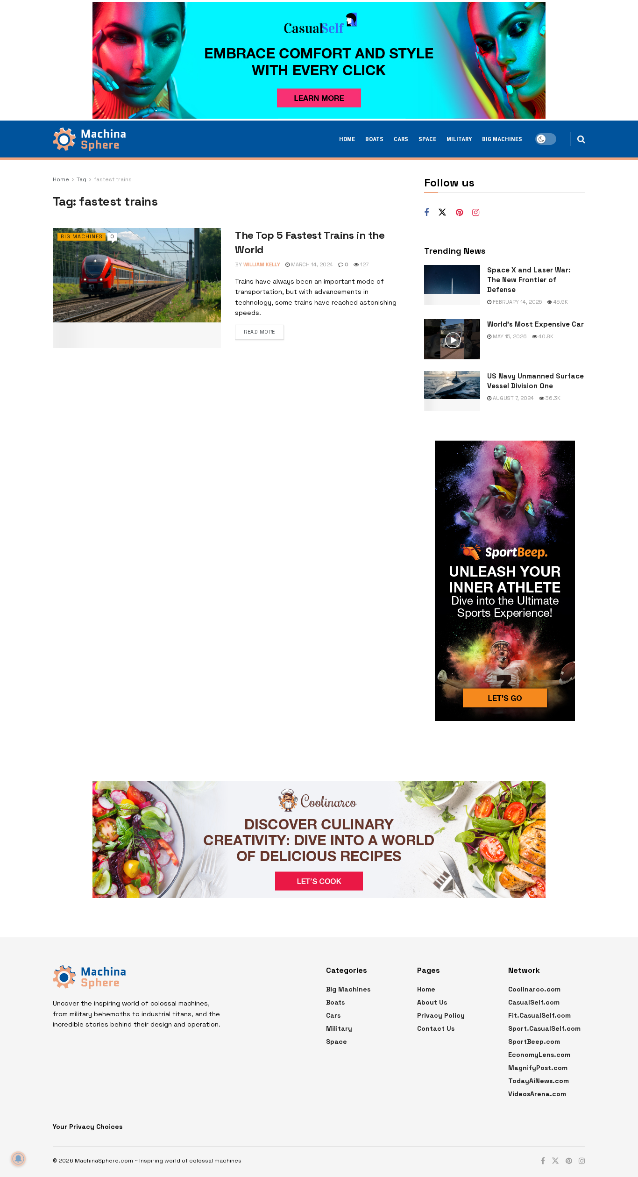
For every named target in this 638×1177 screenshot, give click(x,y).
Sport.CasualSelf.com (544, 1028)
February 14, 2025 (516, 302)
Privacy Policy (441, 1015)
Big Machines (502, 139)
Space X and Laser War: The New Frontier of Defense (529, 279)
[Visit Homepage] (89, 139)
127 (364, 264)
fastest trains (113, 179)
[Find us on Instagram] (475, 212)
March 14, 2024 (311, 264)
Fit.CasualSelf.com (539, 1015)
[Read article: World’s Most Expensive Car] (452, 339)
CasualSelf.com (534, 1002)
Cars (401, 139)
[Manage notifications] (18, 1158)
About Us (432, 1002)
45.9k (560, 302)
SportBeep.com (534, 1041)
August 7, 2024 (512, 398)
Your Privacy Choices (87, 1126)
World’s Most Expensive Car (535, 324)
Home (347, 139)
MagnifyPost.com (537, 1067)
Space (427, 139)
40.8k (545, 336)
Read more (259, 331)
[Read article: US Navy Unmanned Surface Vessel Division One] (452, 391)
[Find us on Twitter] (442, 212)
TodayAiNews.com (538, 1081)
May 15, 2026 (509, 336)
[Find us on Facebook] (426, 212)
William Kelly (261, 264)
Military (459, 139)
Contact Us (435, 1028)
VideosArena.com (537, 1094)
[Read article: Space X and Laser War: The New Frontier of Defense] (452, 285)
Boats (374, 139)
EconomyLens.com (539, 1054)
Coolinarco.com (534, 989)
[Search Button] (581, 139)
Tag (81, 179)
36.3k (552, 398)
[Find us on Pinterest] (459, 212)
